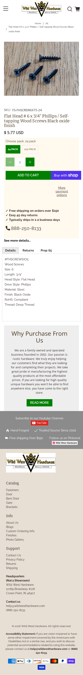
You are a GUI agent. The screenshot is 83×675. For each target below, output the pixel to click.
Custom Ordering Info (20, 531)
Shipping (12, 568)
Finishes (11, 535)
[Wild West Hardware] (41, 9)
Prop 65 (46, 250)
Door (9, 494)
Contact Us (13, 555)
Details (10, 250)
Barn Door (12, 498)
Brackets (12, 507)
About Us (12, 522)
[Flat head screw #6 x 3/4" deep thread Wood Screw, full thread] (41, 69)
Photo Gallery (15, 539)
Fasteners (12, 490)
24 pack (13, 149)
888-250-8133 (26, 228)
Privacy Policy (15, 559)
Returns (28, 250)
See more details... (17, 240)
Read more (39, 403)
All (47, 23)
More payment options (62, 191)
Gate (9, 502)
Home (38, 23)
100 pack (30, 149)
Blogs (9, 527)
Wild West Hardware (34, 626)
